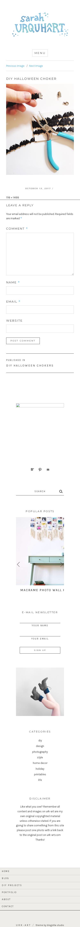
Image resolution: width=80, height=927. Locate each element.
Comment (17, 228)
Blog (5, 878)
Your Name (40, 625)
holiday (40, 768)
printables (40, 774)
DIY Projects (12, 885)
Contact (8, 906)
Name (13, 282)
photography (40, 751)
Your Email (40, 638)
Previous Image (15, 65)
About (6, 899)
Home (6, 871)
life (40, 779)
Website (14, 320)
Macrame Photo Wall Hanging (50, 590)
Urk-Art (23, 925)
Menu (40, 53)
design (40, 746)
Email (13, 301)
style (40, 757)
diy (40, 740)
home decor (40, 763)
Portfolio (9, 892)
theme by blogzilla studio (50, 925)
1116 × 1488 (12, 197)
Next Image (36, 65)
